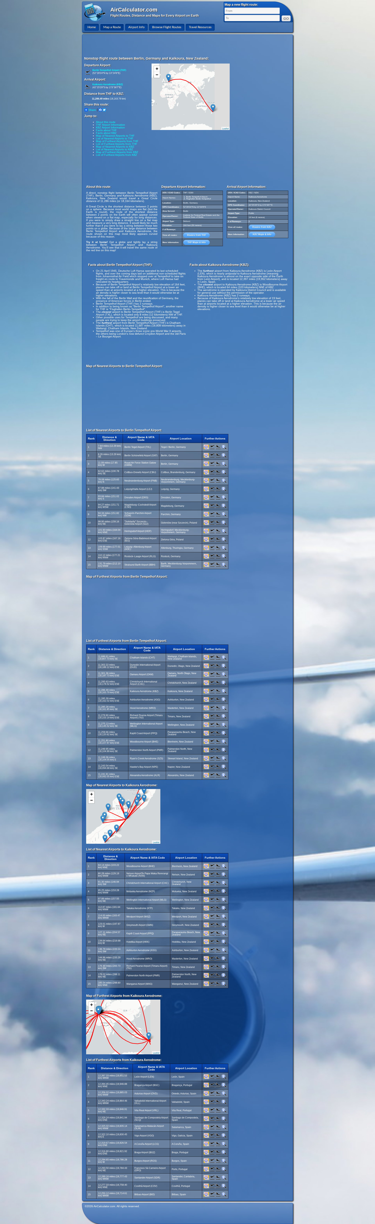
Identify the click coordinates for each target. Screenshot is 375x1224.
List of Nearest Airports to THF (114, 138)
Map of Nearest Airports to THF (115, 135)
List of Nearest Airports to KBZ (114, 149)
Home (92, 27)
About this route (105, 122)
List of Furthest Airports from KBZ (116, 154)
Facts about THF (106, 130)
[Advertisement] (188, 45)
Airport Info (136, 27)
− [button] (157, 74)
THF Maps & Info (197, 242)
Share (92, 109)
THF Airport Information (110, 124)
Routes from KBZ (262, 227)
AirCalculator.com (133, 10)
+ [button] (157, 68)
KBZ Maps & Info (262, 234)
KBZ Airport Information (110, 127)
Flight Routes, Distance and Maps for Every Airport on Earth (154, 15)
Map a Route (112, 27)
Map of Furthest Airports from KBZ (117, 152)
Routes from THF (196, 235)
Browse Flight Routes (166, 27)
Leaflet (225, 128)
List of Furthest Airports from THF (116, 143)
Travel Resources (200, 27)
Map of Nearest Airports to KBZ (115, 146)
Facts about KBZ (106, 133)
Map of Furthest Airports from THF (117, 141)
